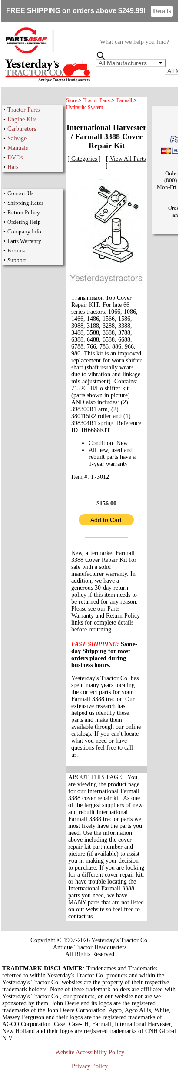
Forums (16, 250)
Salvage (17, 138)
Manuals (17, 148)
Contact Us (20, 193)
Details (162, 11)
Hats (12, 167)
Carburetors (21, 129)
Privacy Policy (90, 1066)
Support (16, 260)
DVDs (15, 157)
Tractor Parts (23, 109)
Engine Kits (21, 119)
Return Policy (23, 212)
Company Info (24, 231)
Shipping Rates (25, 202)
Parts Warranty (24, 241)
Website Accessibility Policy (89, 1052)
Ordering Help (24, 222)
